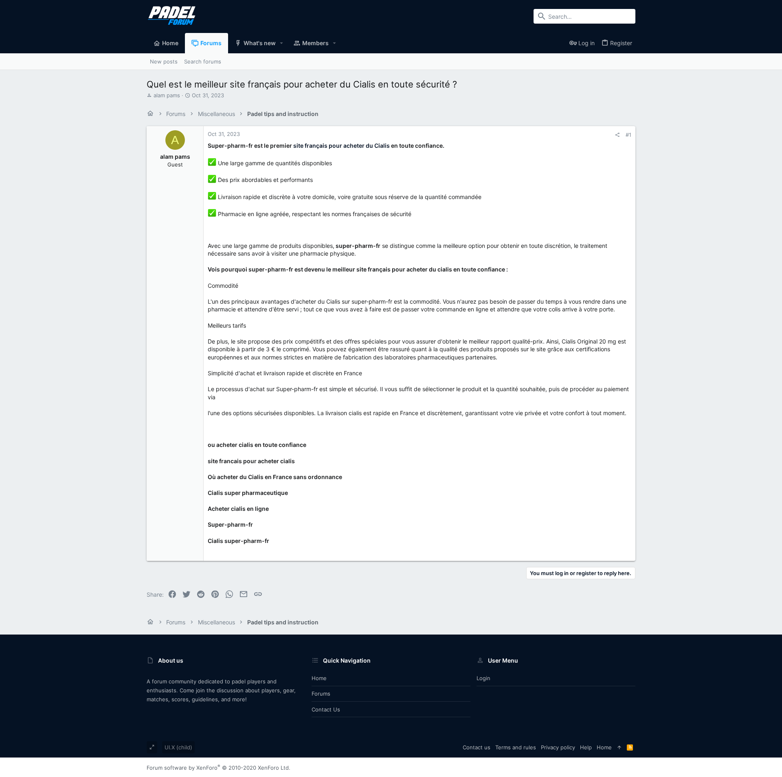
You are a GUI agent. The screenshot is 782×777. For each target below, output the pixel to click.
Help (586, 747)
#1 (628, 134)
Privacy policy (558, 747)
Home (319, 678)
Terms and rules (515, 747)
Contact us (326, 709)
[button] (282, 43)
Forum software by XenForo (218, 767)
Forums (321, 693)
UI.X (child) (178, 747)
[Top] (619, 747)
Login (483, 678)
